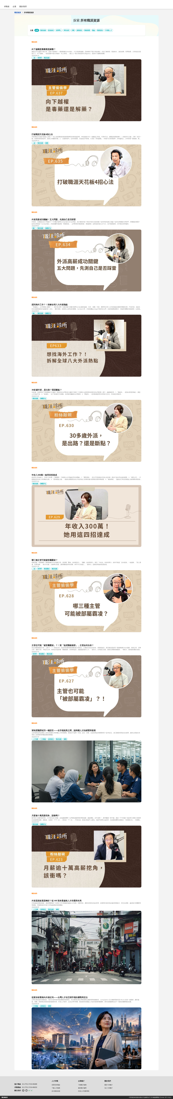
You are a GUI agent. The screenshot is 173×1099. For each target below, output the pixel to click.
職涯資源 (17, 12)
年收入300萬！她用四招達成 (44, 475)
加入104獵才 (109, 1088)
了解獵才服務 (82, 1085)
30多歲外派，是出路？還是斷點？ (47, 389)
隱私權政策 (5, 1097)
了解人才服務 (56, 1088)
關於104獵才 (109, 1085)
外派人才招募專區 (83, 1091)
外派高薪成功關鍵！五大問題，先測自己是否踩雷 (54, 219)
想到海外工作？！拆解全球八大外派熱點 (50, 304)
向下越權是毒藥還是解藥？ (44, 49)
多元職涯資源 (56, 1091)
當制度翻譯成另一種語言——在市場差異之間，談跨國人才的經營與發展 (64, 730)
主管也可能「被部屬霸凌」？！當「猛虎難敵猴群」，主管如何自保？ (63, 645)
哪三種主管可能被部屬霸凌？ (45, 560)
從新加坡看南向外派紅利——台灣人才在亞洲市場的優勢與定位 (60, 997)
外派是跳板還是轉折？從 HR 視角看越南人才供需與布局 (56, 900)
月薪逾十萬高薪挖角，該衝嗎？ (46, 815)
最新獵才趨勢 (82, 1088)
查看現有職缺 (56, 1085)
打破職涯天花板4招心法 (42, 134)
